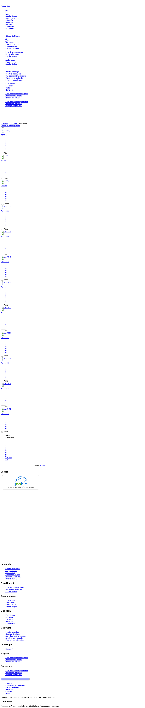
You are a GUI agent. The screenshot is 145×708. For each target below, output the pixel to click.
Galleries (4, 124)
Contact (8, 691)
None (7, 693)
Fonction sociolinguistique (16, 640)
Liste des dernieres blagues (16, 658)
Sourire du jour (11, 607)
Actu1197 (4, 312)
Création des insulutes (14, 634)
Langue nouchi (11, 571)
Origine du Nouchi (12, 569)
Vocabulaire (10, 573)
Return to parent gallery (10, 126)
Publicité (8, 683)
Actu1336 (5, 236)
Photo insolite (10, 604)
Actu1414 (5, 388)
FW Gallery (42, 465)
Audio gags (10, 602)
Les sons (9, 617)
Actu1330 (5, 211)
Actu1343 (5, 262)
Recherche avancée (13, 662)
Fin (6, 460)
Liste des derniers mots (14, 588)
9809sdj (4, 160)
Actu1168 (4, 287)
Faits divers (10, 615)
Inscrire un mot (11, 592)
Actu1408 (5, 363)
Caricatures (14, 124)
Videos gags (10, 600)
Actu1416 (5, 414)
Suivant (8, 458)
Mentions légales (12, 687)
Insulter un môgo (12, 632)
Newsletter (9, 621)
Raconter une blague (13, 660)
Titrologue (9, 619)
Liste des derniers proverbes (16, 671)
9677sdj (4, 186)
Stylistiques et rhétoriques (15, 636)
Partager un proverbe (13, 675)
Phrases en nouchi (13, 577)
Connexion (5, 6)
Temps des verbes (12, 575)
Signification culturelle (14, 638)
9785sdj (4, 135)
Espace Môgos (11, 649)
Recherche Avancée (13, 590)
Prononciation (11, 579)
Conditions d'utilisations (15, 685)
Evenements (10, 623)
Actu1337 (5, 338)
